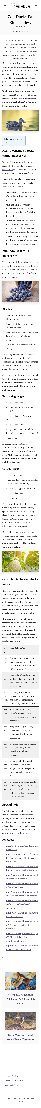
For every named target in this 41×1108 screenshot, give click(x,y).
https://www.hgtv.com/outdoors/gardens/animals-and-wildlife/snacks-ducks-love (22, 858)
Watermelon (6, 696)
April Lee (22, 26)
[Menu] (5, 5)
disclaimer (34, 55)
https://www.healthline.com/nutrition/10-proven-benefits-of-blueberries (22, 925)
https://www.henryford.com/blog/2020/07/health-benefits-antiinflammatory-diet (22, 937)
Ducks (4, 958)
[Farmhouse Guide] (20, 5)
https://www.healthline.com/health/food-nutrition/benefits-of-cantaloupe (22, 904)
